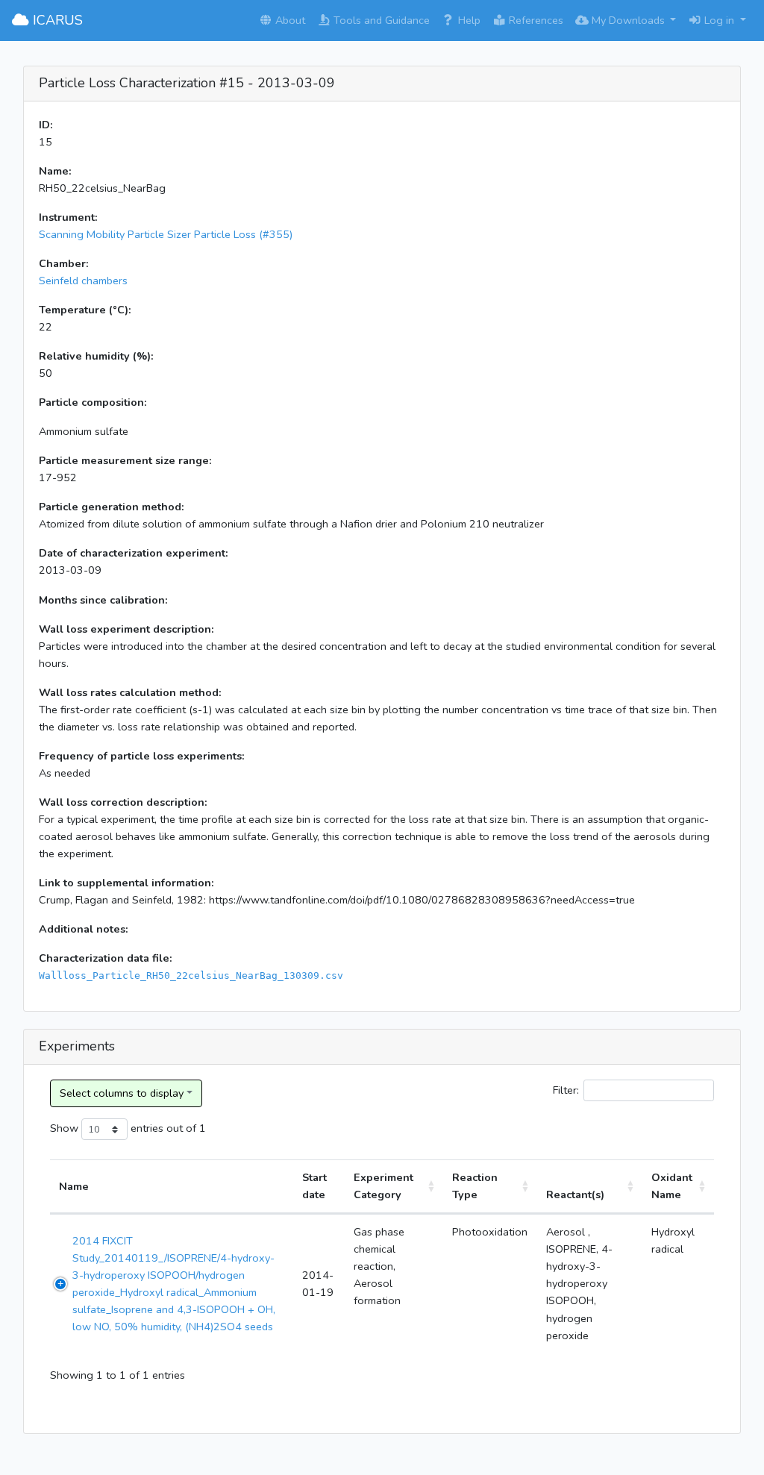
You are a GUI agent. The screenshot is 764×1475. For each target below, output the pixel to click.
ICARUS (56, 20)
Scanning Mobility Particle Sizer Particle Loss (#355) (165, 234)
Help (467, 20)
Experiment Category (383, 1186)
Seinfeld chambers (83, 280)
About (288, 20)
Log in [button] (719, 20)
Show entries (106, 1128)
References (534, 20)
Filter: (566, 1090)
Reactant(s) (575, 1194)
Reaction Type (475, 1186)
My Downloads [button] (628, 20)
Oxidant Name (671, 1186)
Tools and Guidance (380, 20)
